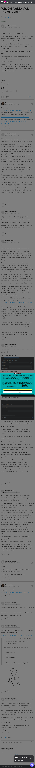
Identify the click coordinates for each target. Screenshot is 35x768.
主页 (8, 2)
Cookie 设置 (18, 392)
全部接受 (17, 389)
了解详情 (17, 379)
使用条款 (23, 383)
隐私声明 (18, 383)
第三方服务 (24, 385)
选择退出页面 (15, 386)
